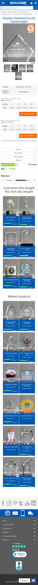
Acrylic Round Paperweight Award (27, 354)
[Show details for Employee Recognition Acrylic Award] (27, 466)
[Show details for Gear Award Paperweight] (27, 404)
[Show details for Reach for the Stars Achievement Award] (27, 205)
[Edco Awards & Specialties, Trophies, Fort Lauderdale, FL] (19, 566)
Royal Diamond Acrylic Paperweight (10, 322)
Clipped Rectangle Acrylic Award (27, 249)
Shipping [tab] (18, 160)
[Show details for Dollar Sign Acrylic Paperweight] (27, 268)
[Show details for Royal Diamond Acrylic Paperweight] (11, 310)
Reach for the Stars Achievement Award (27, 218)
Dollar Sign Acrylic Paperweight (27, 280)
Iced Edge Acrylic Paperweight (11, 249)
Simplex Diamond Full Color (11, 415)
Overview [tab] (18, 149)
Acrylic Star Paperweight (11, 353)
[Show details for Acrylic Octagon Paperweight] (27, 310)
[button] (3, 3)
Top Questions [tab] (18, 153)
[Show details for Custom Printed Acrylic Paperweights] (27, 372)
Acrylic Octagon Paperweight (27, 322)
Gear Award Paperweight (27, 415)
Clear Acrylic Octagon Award (27, 447)
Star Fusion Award (10, 217)
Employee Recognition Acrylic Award (27, 478)
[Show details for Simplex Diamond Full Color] (11, 404)
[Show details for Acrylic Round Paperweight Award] (27, 341)
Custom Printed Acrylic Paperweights (27, 385)
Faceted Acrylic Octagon (11, 384)
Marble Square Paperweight (11, 279)
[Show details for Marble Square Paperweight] (11, 268)
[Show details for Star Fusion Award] (11, 205)
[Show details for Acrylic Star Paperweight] (11, 341)
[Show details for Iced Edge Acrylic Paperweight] (11, 236)
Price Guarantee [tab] (18, 156)
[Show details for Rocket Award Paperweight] (11, 435)
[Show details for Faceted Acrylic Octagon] (11, 372)
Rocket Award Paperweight (11, 446)
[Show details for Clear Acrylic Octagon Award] (27, 435)
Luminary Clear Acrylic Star (11, 478)
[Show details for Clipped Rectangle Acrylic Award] (27, 236)
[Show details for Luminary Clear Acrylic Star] (11, 466)
